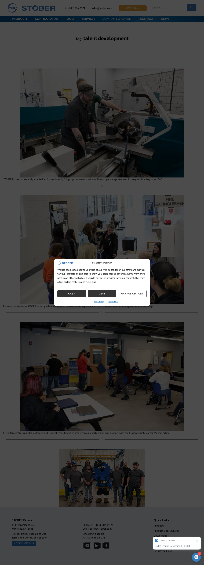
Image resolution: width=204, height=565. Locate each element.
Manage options (132, 293)
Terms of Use (113, 302)
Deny (102, 293)
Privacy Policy (98, 302)
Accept (72, 293)
